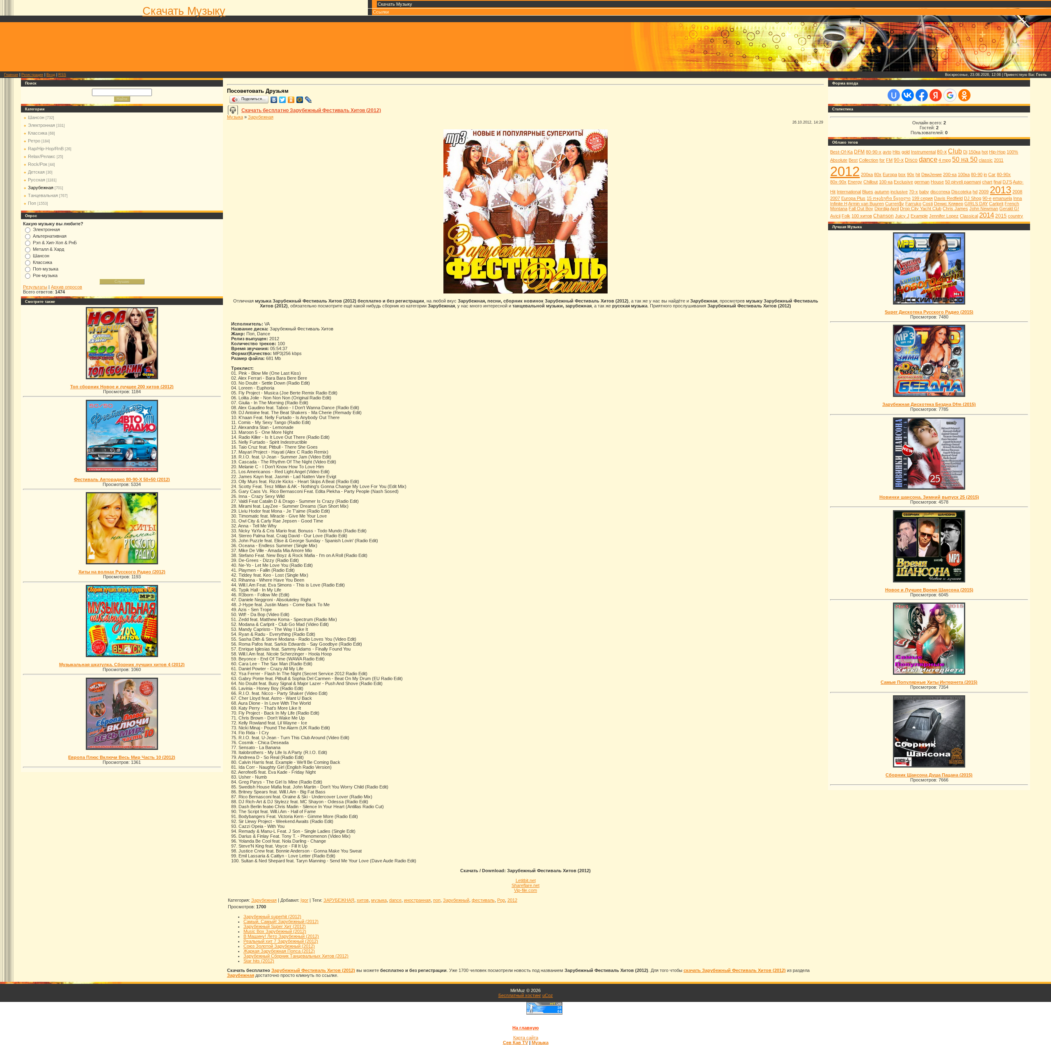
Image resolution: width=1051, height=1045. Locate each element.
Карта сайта (525, 1037)
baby (924, 191)
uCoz (547, 995)
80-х (942, 152)
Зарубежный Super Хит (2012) (274, 926)
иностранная (417, 900)
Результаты (35, 286)
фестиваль (483, 900)
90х (910, 174)
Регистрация (32, 75)
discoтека (940, 191)
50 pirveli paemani (963, 181)
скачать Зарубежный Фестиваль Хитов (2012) (735, 970)
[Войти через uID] (894, 95)
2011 (998, 160)
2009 (984, 191)
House (937, 181)
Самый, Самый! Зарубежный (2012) (281, 921)
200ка (867, 174)
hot (985, 151)
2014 (986, 215)
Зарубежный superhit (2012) (272, 916)
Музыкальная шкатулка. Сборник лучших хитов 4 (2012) (122, 664)
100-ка (886, 181)
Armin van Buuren (866, 203)
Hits (896, 151)
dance (395, 900)
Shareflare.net (525, 885)
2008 (1017, 191)
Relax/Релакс (41, 156)
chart (987, 181)
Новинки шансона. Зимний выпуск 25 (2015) (929, 497)
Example (919, 215)
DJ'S (1007, 181)
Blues (867, 191)
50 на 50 (965, 159)
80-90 (976, 174)
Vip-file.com (525, 890)
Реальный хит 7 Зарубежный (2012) (280, 941)
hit (918, 174)
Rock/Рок (37, 164)
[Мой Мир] (300, 99)
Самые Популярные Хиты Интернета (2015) (929, 682)
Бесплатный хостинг (519, 995)
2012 (512, 900)
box (902, 174)
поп (437, 900)
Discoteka (961, 191)
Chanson (883, 216)
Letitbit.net (526, 880)
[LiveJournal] (308, 99)
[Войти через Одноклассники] (964, 95)
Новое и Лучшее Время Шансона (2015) (929, 589)
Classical (969, 215)
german (921, 181)
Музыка (235, 117)
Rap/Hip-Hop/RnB (46, 148)
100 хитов (861, 215)
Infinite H (838, 203)
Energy (855, 181)
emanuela (1002, 198)
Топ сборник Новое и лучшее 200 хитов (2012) (122, 386)
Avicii (835, 215)
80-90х (1004, 174)
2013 (1000, 189)
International (849, 191)
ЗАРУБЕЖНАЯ (339, 900)
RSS (62, 75)
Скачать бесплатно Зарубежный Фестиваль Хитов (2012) (311, 110)
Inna (1017, 198)
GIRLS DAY (976, 203)
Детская (36, 172)
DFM (859, 152)
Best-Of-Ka (841, 151)
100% (1012, 151)
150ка (974, 151)
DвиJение (931, 174)
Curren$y (894, 203)
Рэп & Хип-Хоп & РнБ (55, 242)
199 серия (922, 198)
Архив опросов (66, 286)
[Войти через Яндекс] (935, 95)
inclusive (899, 191)
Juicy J (902, 215)
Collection (868, 160)
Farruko (913, 203)
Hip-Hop (997, 151)
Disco (911, 160)
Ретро (34, 140)
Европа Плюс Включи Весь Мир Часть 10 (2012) (121, 757)
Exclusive (903, 181)
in (985, 174)
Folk (846, 215)
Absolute (838, 160)
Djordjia (881, 208)
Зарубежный (456, 900)
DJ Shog (972, 198)
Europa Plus (853, 198)
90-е (986, 198)
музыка (379, 900)
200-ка (950, 174)
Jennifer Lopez (944, 215)
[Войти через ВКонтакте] (908, 95)
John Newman (983, 208)
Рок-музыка (45, 275)
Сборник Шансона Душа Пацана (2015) (929, 774)
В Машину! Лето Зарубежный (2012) (281, 936)
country (1015, 215)
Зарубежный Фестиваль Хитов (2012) (313, 970)
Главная (11, 75)
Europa (890, 174)
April (894, 208)
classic (986, 160)
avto (887, 151)
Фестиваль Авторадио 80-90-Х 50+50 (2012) (122, 479)
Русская (36, 179)
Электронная (41, 125)
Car (992, 174)
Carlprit (996, 203)
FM (889, 160)
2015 (1001, 216)
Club (955, 151)
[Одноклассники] (291, 99)
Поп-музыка (45, 268)
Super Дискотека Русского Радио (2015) (929, 311)
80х (877, 174)
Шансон (36, 117)
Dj (965, 151)
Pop (501, 900)
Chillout (870, 181)
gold (906, 151)
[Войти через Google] (950, 95)
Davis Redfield (948, 198)
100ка (964, 174)
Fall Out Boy (861, 208)
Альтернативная (50, 236)
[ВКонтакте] (274, 99)
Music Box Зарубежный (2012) (274, 931)
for (882, 160)
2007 (835, 198)
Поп (32, 203)
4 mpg (945, 160)
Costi (927, 203)
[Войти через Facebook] (922, 95)
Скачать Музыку (183, 11)
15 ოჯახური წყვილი (889, 198)
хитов (363, 900)
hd (975, 191)
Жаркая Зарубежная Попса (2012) (279, 951)
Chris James (955, 208)
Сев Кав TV (515, 1042)
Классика (37, 133)
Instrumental (923, 151)
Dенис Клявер (948, 203)
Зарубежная (40, 187)
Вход (50, 75)
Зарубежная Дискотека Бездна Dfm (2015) (929, 404)
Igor (304, 900)
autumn (881, 191)
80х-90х (838, 181)
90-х (899, 160)
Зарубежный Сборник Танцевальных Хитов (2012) (296, 955)
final (997, 181)
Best (853, 160)
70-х (913, 191)
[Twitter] (282, 99)
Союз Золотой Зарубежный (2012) (279, 946)
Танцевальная (43, 195)
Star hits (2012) (258, 960)
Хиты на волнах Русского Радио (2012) (121, 571)
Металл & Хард (48, 249)
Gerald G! (1009, 208)
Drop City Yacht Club (920, 208)
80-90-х (873, 151)
